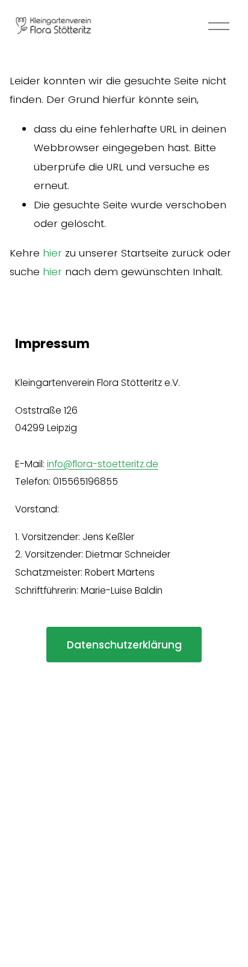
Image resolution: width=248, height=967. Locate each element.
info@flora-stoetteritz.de (102, 464)
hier (52, 253)
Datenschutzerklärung (124, 645)
